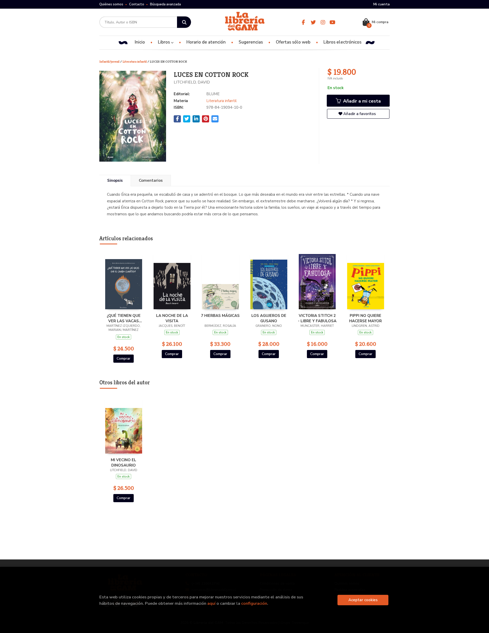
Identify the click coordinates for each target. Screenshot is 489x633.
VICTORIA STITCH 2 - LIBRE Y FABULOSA (317, 318)
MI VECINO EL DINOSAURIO (123, 462)
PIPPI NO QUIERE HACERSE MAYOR (365, 318)
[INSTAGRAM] (323, 22)
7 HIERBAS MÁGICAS (220, 315)
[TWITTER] (313, 22)
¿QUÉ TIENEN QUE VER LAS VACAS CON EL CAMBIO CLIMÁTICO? (124, 318)
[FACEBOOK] (303, 22)
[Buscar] (184, 22)
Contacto (136, 4)
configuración (254, 603)
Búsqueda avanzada (165, 4)
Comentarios (151, 180)
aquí (211, 603)
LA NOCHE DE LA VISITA (172, 318)
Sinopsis (115, 180)
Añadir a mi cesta (361, 101)
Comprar (123, 358)
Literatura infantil (135, 61)
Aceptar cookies (363, 599)
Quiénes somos (111, 4)
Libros (164, 42)
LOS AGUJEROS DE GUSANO (268, 318)
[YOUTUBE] (332, 22)
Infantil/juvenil (109, 61)
